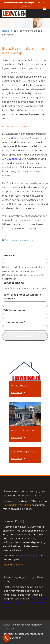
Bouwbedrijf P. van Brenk (17, 505)
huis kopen (13, 138)
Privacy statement (13, 564)
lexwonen (12, 159)
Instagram (9, 255)
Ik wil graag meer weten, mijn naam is (22, 296)
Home (5, 31)
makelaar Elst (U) (29, 555)
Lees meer (16, 392)
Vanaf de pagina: (13, 282)
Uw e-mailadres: (14, 322)
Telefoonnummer (15, 310)
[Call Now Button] (6, 638)
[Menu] (44, 9)
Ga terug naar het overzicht (18, 240)
